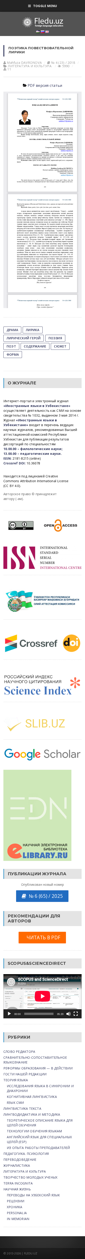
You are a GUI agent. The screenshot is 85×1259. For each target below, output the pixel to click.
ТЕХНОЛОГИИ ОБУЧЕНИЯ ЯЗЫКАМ (34, 1131)
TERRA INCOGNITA (18, 1183)
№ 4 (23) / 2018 (63, 62)
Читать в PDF (42, 937)
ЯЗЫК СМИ (15, 1102)
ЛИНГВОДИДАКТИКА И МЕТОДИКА (31, 1114)
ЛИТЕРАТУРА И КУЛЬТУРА (29, 66)
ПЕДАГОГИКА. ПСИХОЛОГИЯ (26, 1153)
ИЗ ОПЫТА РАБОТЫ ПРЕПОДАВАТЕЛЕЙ (38, 1148)
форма (13, 354)
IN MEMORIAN (18, 1219)
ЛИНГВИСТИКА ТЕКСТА (22, 1108)
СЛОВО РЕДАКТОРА (19, 1051)
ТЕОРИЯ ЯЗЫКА (15, 1080)
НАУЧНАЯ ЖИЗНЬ (17, 1189)
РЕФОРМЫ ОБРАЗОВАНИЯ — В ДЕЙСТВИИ (38, 1068)
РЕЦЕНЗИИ (15, 1201)
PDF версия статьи (45, 85)
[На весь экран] (75, 1014)
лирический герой (24, 338)
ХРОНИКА (14, 1207)
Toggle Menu (45, 6)
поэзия (55, 338)
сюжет (60, 346)
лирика (32, 330)
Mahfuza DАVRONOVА (24, 62)
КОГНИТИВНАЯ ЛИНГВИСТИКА (32, 1096)
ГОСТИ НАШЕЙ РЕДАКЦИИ (24, 1074)
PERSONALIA (17, 1213)
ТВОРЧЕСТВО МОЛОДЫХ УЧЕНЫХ (30, 1177)
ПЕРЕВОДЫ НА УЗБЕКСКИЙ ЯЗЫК (33, 1195)
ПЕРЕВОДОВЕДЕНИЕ (19, 1159)
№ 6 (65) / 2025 (44, 896)
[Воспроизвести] (9, 1014)
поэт (11, 346)
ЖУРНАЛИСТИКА (16, 1165)
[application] (42, 996)
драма (12, 330)
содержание (35, 346)
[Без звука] (68, 1014)
